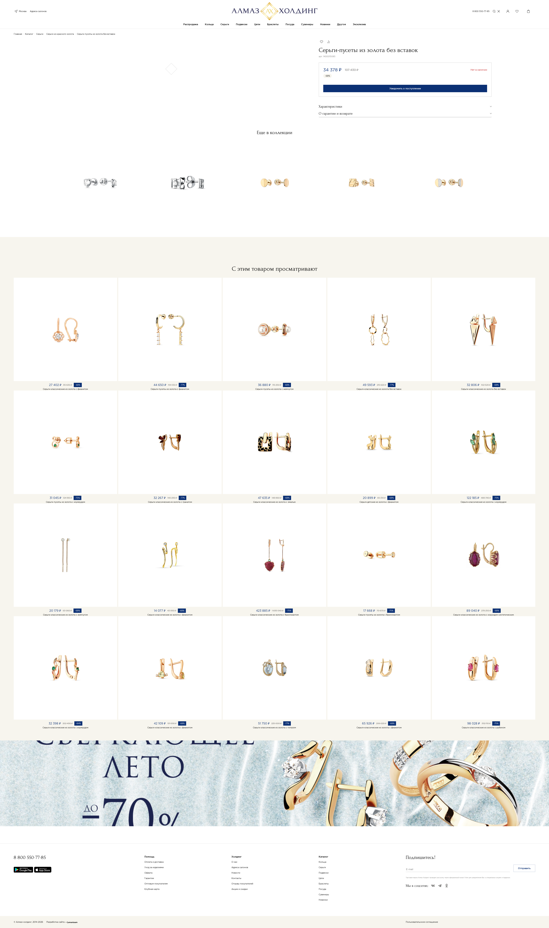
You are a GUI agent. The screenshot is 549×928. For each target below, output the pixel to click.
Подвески (241, 24)
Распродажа (190, 24)
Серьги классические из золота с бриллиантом (274, 615)
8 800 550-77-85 (481, 11)
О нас (234, 862)
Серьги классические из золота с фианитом (65, 389)
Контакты (236, 878)
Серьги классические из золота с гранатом (170, 502)
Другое (341, 24)
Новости (235, 873)
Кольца (209, 24)
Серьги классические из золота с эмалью (274, 502)
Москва (22, 11)
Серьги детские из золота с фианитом (379, 502)
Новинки (325, 24)
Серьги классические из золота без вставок (379, 389)
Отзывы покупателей (242, 884)
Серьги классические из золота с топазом (274, 727)
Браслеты (273, 24)
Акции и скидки (239, 889)
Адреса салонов (38, 11)
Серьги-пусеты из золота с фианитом (170, 389)
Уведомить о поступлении (405, 88)
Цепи (257, 24)
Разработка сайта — (56, 922)
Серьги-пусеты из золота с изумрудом (65, 502)
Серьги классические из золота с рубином (483, 727)
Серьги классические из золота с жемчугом (65, 615)
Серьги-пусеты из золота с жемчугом (274, 389)
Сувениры (307, 24)
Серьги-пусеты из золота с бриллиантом (379, 615)
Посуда (290, 24)
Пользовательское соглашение (422, 922)
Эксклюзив (359, 24)
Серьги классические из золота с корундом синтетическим (483, 615)
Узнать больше (146, 897)
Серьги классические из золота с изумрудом (483, 502)
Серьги (224, 24)
